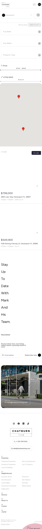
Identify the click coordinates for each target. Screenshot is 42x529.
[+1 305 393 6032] (11, 393)
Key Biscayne (6, 479)
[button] (19, 96)
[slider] (0, 70)
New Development (28, 461)
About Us (4, 500)
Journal (3, 512)
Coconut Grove (6, 476)
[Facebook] (18, 423)
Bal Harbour (26, 479)
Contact (4, 506)
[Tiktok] (28, 423)
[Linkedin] (23, 423)
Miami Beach (26, 486)
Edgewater (5, 489)
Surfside (25, 483)
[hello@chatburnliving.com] (16, 401)
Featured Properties (8, 461)
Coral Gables (5, 483)
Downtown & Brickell (8, 486)
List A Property (27, 464)
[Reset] (31, 15)
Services (4, 495)
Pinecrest (25, 476)
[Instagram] (14, 423)
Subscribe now (31, 355)
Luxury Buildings (7, 467)
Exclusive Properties (8, 464)
